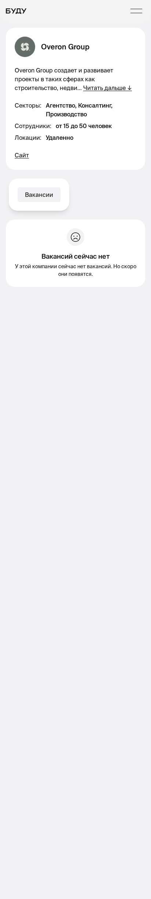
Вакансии (39, 194)
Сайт (22, 155)
